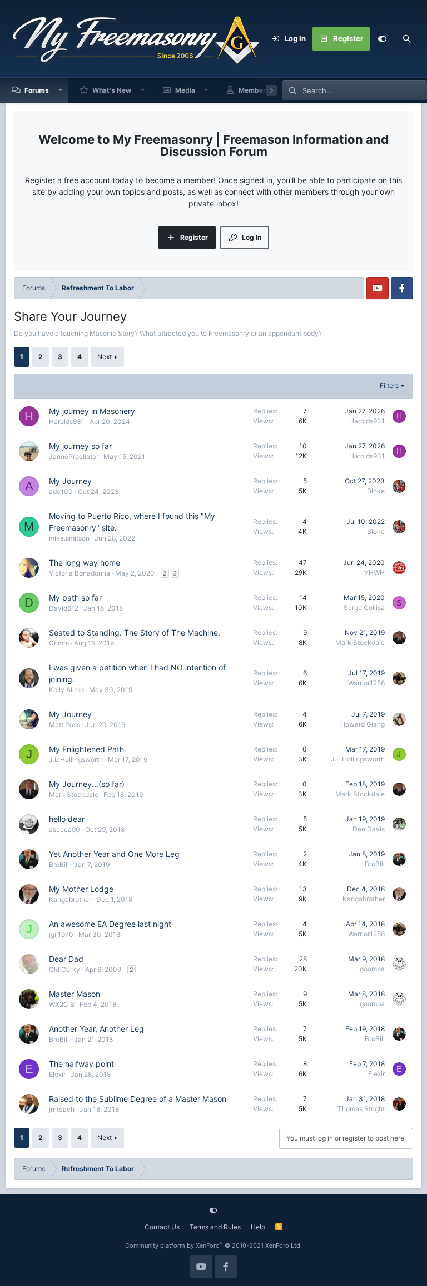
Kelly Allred (66, 689)
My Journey (70, 481)
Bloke (376, 491)
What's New (111, 90)
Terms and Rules (215, 1227)
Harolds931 (67, 421)
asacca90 (64, 829)
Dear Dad (66, 959)
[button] (60, 90)
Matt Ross (64, 724)
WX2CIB (62, 1004)
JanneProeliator (73, 456)
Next (104, 356)
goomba (372, 969)
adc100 (61, 491)
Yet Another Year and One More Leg (114, 854)
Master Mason (74, 993)
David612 (63, 608)
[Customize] (382, 39)
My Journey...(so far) (87, 784)
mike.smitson (69, 538)
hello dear (67, 819)
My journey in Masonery (92, 411)
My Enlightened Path (86, 749)
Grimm (59, 643)
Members (254, 90)
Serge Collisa (364, 607)
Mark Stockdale (360, 642)
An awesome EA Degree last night (110, 924)
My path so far (75, 597)
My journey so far (80, 446)
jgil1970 (61, 934)
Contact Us (162, 1227)
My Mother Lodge (81, 889)
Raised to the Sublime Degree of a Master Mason (137, 1098)
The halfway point (81, 1063)
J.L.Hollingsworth (76, 759)
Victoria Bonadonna (79, 573)
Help (258, 1227)
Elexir (57, 1074)
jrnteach (62, 1109)
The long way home (84, 562)
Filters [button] (389, 385)
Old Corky (64, 969)
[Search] (406, 39)
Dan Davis (368, 829)
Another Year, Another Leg (96, 1028)
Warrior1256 (366, 683)
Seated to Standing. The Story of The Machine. (134, 632)
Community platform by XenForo (213, 1245)
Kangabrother (70, 899)
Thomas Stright (361, 1109)
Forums (36, 90)
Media (185, 90)
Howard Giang (362, 724)
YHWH (374, 572)
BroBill (59, 864)
